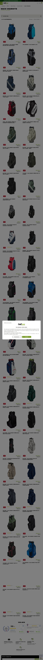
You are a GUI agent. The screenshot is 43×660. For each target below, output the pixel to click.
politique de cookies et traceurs (8, 331)
